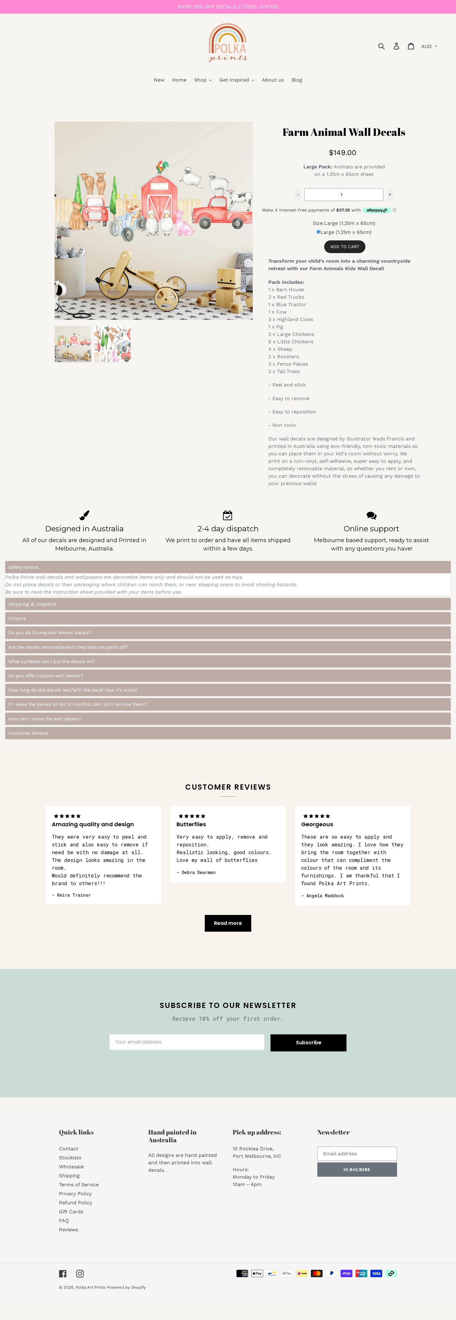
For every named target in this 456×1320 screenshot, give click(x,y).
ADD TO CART (344, 246)
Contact (68, 1149)
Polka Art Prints (91, 1287)
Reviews (68, 1230)
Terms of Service (79, 1185)
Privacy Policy (75, 1194)
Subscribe (308, 1042)
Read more (228, 923)
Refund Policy (75, 1203)
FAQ (64, 1221)
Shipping (69, 1176)
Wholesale (71, 1167)
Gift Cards (71, 1212)
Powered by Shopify (126, 1287)
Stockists (70, 1158)
